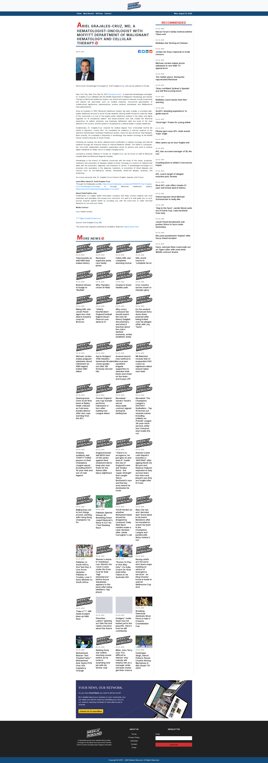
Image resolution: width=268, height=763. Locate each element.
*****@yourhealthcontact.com (88, 218)
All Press (99, 13)
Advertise (134, 741)
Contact (107, 13)
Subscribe (174, 745)
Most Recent (88, 13)
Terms (134, 734)
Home (79, 13)
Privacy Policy (134, 737)
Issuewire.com (114, 94)
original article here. (131, 227)
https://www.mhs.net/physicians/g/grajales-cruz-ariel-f (97, 189)
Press (134, 747)
